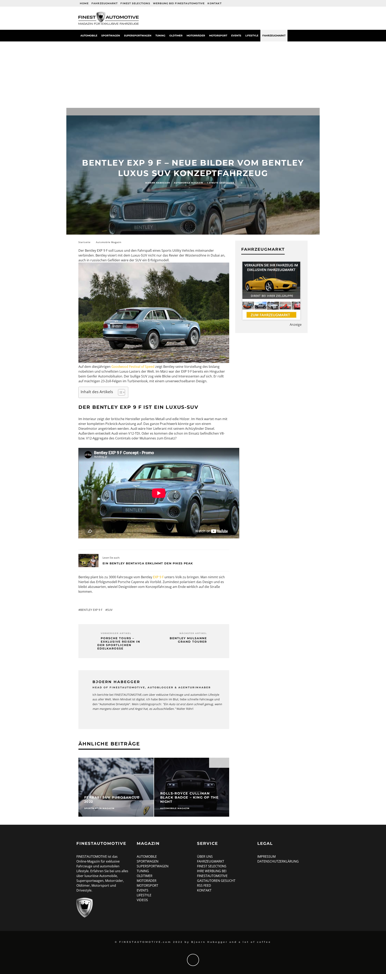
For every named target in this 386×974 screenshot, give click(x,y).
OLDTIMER (144, 876)
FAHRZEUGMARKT (210, 861)
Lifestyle (251, 35)
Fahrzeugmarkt (104, 3)
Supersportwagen (137, 35)
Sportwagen (110, 35)
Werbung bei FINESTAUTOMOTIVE (179, 3)
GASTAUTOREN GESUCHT (216, 880)
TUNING (143, 871)
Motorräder (196, 35)
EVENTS (142, 890)
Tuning (160, 35)
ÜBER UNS (205, 856)
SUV (109, 610)
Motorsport (218, 35)
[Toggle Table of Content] (119, 392)
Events (236, 35)
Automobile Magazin (188, 182)
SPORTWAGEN (147, 861)
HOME (84, 3)
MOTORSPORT (147, 885)
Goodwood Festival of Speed (132, 366)
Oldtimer (176, 35)
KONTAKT (204, 890)
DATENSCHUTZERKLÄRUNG (278, 861)
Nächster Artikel (193, 633)
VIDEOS (142, 900)
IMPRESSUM (266, 856)
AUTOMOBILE (147, 856)
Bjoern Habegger (157, 182)
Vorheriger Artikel (116, 633)
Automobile (88, 35)
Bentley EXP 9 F (91, 610)
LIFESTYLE (144, 895)
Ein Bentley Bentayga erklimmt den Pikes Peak (148, 563)
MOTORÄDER (146, 880)
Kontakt (214, 3)
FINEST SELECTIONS (211, 866)
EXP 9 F (158, 577)
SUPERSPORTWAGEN (152, 866)
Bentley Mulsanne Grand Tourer (188, 640)
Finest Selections (135, 3)
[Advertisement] (193, 71)
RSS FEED (204, 885)
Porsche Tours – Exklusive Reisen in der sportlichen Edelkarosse (118, 643)
